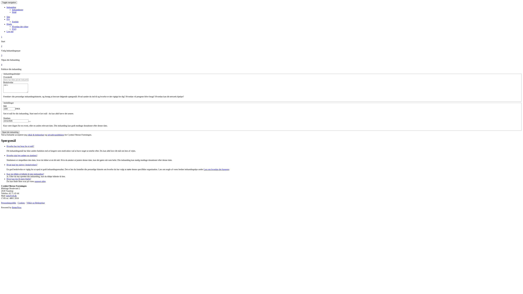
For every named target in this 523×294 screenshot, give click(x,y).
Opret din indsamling (10, 132)
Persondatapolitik (8, 203)
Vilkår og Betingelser (36, 203)
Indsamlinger (17, 10)
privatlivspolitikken (56, 135)
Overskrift (7, 77)
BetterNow (17, 207)
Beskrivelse (8, 82)
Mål (5, 106)
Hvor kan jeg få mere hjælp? (19, 179)
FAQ (14, 29)
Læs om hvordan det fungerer (216, 169)
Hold (14, 12)
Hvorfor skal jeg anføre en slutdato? (22, 155)
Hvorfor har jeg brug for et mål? (20, 146)
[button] (8, 19)
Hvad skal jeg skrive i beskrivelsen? (22, 165)
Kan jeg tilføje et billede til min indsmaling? (25, 174)
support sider (40, 181)
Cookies (21, 203)
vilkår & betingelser (35, 135)
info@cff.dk (11, 196)
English (15, 22)
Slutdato (6, 118)
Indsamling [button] (11, 7)
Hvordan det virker (20, 26)
